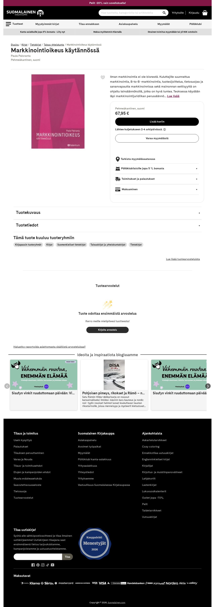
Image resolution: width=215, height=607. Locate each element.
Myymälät (164, 24)
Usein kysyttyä (23, 440)
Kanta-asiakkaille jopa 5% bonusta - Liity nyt (42, 32)
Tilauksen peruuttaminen (29, 453)
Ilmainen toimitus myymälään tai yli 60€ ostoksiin (172, 32)
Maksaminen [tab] (129, 189)
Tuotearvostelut (23, 497)
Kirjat (24, 44)
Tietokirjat (35, 44)
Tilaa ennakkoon (89, 24)
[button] (14, 24)
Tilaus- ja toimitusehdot (28, 465)
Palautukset (21, 446)
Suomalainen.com (116, 602)
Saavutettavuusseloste (27, 485)
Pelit (145, 504)
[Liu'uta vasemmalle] (7, 386)
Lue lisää (173, 96)
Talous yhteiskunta (54, 44)
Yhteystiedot (86, 472)
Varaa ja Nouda (23, 459)
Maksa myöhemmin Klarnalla (107, 32)
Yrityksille (178, 12)
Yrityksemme (86, 478)
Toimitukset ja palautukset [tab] (138, 178)
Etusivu (15, 44)
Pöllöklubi (195, 24)
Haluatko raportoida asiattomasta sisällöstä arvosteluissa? (49, 346)
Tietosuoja (20, 491)
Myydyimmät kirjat (47, 24)
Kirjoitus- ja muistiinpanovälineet (162, 472)
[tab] (107, 213)
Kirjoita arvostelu (107, 329)
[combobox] (133, 12)
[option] (42, 32)
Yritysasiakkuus (87, 465)
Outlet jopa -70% (152, 497)
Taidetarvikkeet (151, 510)
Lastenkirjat (149, 485)
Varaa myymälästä (157, 138)
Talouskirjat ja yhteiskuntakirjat (108, 244)
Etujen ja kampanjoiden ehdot (32, 472)
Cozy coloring (150, 446)
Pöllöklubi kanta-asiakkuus (94, 459)
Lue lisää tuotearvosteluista (183, 259)
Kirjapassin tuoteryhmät (28, 244)
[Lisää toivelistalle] (103, 77)
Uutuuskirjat (149, 516)
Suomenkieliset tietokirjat (71, 244)
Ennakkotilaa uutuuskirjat (158, 453)
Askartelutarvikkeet (154, 440)
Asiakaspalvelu (128, 24)
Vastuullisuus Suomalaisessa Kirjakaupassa (104, 485)
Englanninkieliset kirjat (156, 459)
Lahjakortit (149, 478)
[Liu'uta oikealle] (208, 386)
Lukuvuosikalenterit (154, 491)
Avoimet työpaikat (89, 446)
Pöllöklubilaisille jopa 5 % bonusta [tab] (142, 168)
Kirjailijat (147, 465)
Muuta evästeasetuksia (28, 478)
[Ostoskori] (204, 12)
